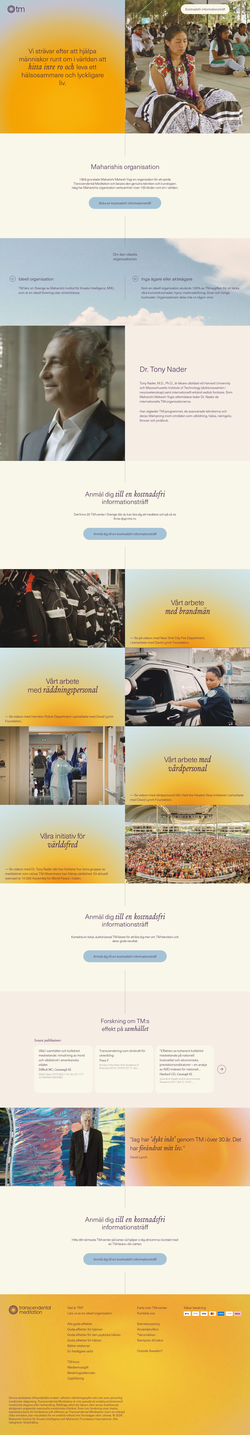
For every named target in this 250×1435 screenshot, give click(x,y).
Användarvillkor (148, 1329)
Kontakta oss (146, 1313)
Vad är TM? (75, 1307)
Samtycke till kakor (150, 1340)
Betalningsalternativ (81, 1372)
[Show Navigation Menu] (240, 9)
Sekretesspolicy (148, 1323)
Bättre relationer (78, 1345)
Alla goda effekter (79, 1323)
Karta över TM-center (152, 1307)
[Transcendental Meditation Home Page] (16, 9)
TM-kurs (73, 1361)
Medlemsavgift (77, 1367)
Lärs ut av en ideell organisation (89, 1313)
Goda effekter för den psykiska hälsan (94, 1334)
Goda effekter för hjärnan (85, 1329)
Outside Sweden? (150, 1350)
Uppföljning (75, 1378)
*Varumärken (146, 1334)
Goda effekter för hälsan (84, 1340)
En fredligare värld (80, 1351)
